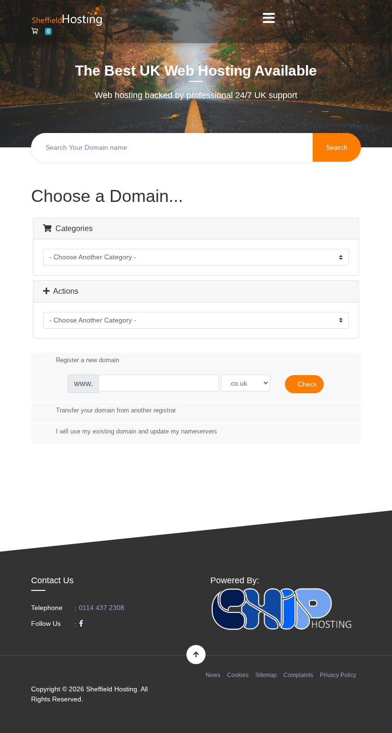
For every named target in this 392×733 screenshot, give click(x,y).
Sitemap (266, 675)
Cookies (238, 675)
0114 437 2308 (101, 607)
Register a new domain (87, 360)
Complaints (298, 675)
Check (307, 384)
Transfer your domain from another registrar (116, 410)
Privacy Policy (338, 675)
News (213, 675)
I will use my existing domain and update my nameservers (136, 431)
